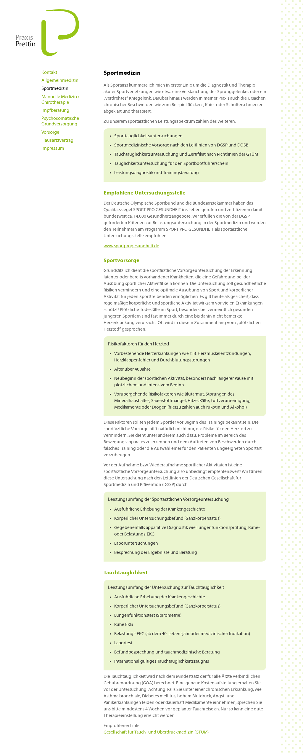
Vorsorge (50, 132)
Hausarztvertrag (57, 140)
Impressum (52, 148)
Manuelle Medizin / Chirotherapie (60, 99)
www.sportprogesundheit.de (131, 245)
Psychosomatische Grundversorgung (60, 121)
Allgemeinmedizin (59, 80)
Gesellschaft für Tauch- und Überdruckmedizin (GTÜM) (156, 732)
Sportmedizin (54, 88)
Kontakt (49, 72)
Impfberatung (55, 110)
